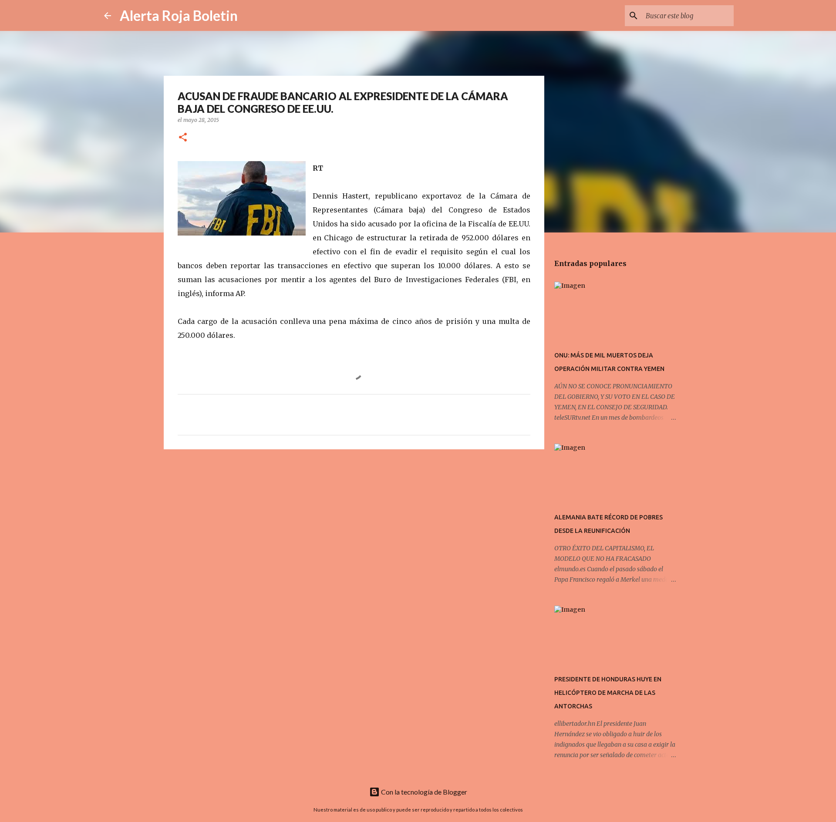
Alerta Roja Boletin (179, 15)
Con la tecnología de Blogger (423, 792)
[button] (183, 138)
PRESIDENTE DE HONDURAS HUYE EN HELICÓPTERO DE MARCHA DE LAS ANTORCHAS (607, 693)
